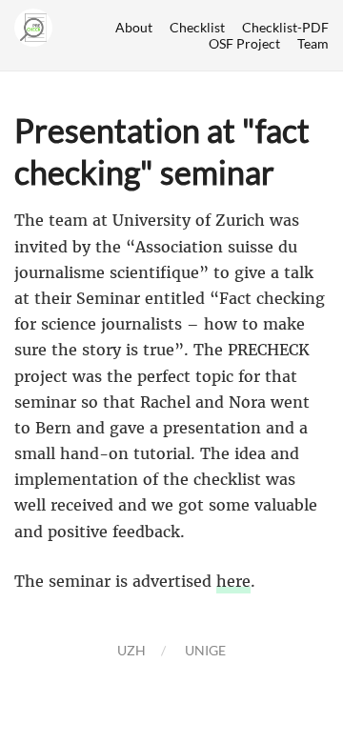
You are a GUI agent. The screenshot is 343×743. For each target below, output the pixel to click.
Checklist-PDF (285, 27)
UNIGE (205, 650)
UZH (131, 650)
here (233, 581)
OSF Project (244, 43)
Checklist (197, 27)
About (133, 27)
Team (313, 43)
